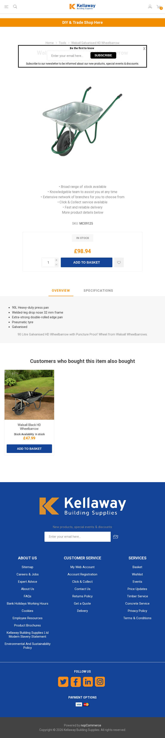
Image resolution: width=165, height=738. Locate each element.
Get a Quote (82, 603)
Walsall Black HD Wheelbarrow (29, 427)
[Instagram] (100, 681)
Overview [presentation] (61, 291)
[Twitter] (63, 681)
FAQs (27, 596)
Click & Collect (82, 582)
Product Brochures (27, 625)
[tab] (61, 290)
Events (137, 582)
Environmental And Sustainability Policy (27, 646)
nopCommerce (91, 725)
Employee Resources (28, 618)
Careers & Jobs (28, 574)
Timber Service (137, 596)
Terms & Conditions (137, 618)
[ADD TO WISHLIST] (119, 262)
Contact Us (82, 589)
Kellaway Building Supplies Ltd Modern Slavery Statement (28, 634)
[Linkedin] (88, 681)
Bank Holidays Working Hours (27, 603)
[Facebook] (75, 681)
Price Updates (137, 589)
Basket (137, 567)
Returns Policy (82, 596)
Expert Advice (27, 582)
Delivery (82, 611)
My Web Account (82, 567)
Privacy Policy (137, 611)
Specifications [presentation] (98, 291)
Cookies (27, 611)
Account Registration (82, 574)
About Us (27, 589)
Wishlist (137, 574)
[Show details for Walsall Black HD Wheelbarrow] (29, 395)
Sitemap (27, 567)
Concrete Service (137, 603)
